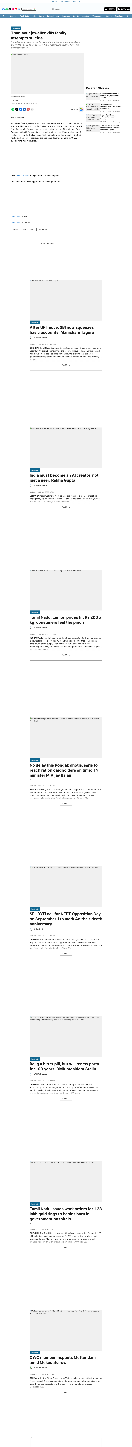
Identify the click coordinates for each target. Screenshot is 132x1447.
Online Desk (38, 929)
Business (66, 16)
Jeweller (16, 229)
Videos (109, 16)
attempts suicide (29, 229)
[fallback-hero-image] (93, 96)
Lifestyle (85, 16)
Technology (97, 16)
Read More (66, 365)
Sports (76, 16)
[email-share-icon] (28, 110)
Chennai (13, 16)
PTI (31, 780)
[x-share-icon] (16, 110)
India (34, 16)
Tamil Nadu (24, 16)
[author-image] (31, 337)
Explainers (119, 16)
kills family (43, 229)
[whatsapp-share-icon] (12, 110)
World (41, 16)
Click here (15, 216)
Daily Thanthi (64, 1)
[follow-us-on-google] (81, 109)
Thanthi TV (76, 1)
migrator (14, 100)
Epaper (54, 1)
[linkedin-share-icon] (24, 110)
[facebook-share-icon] (20, 110)
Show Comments (47, 244)
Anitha (73, 939)
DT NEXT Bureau (40, 338)
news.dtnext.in (22, 175)
